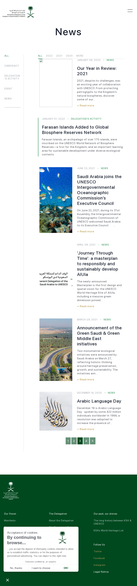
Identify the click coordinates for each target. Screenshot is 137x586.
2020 (69, 55)
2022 (49, 55)
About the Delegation (61, 520)
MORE (79, 55)
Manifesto (10, 520)
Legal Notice (101, 571)
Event (8, 88)
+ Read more (85, 105)
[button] (7, 580)
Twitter (98, 551)
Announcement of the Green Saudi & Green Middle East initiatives (99, 335)
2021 (59, 55)
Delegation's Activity (12, 77)
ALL (6, 55)
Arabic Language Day (99, 401)
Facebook (99, 558)
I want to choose (41, 568)
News (8, 98)
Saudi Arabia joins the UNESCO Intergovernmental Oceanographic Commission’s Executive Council (99, 190)
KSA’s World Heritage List (109, 530)
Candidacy (11, 65)
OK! (66, 568)
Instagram (99, 565)
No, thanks (16, 568)
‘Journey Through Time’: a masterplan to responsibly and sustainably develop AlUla (97, 263)
